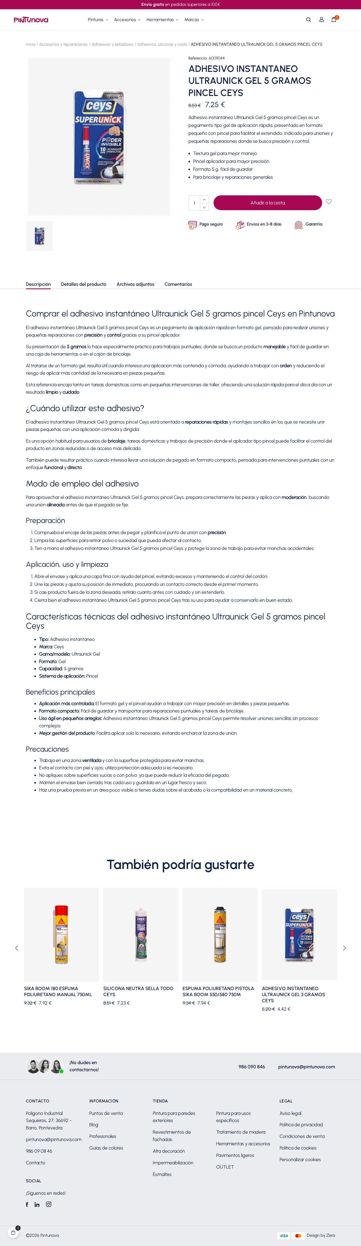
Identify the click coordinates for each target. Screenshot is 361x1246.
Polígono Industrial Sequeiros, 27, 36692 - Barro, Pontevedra (49, 1120)
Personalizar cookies (300, 1159)
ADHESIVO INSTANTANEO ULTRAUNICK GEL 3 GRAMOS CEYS (293, 995)
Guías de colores (106, 1148)
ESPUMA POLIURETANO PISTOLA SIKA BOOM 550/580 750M (218, 991)
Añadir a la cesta (268, 203)
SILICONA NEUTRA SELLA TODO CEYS (138, 991)
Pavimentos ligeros (235, 1155)
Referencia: (197, 58)
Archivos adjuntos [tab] (135, 284)
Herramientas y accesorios (243, 1144)
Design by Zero (321, 1235)
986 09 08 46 (39, 1151)
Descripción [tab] (38, 284)
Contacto (35, 1163)
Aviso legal (290, 1113)
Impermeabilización (173, 1163)
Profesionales (102, 1136)
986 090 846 (252, 1067)
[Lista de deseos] (328, 202)
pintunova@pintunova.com (306, 1067)
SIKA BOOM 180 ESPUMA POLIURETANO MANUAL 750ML (58, 991)
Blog (93, 1125)
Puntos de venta (106, 1113)
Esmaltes (162, 1174)
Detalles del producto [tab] (83, 284)
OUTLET (225, 1167)
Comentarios (178, 284)
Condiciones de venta (302, 1136)
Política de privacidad (301, 1125)
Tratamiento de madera (240, 1132)
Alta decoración (169, 1151)
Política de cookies (298, 1148)
